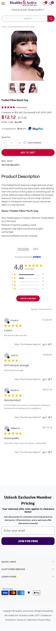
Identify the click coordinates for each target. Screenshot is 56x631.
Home (4, 27)
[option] (28, 56)
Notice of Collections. (27, 620)
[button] (44, 344)
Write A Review (28, 299)
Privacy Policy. (44, 620)
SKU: (3, 161)
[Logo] (23, 3)
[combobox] (41, 309)
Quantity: (5, 137)
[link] (14, 107)
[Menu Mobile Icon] (3, 3)
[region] (27, 275)
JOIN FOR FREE (28, 541)
